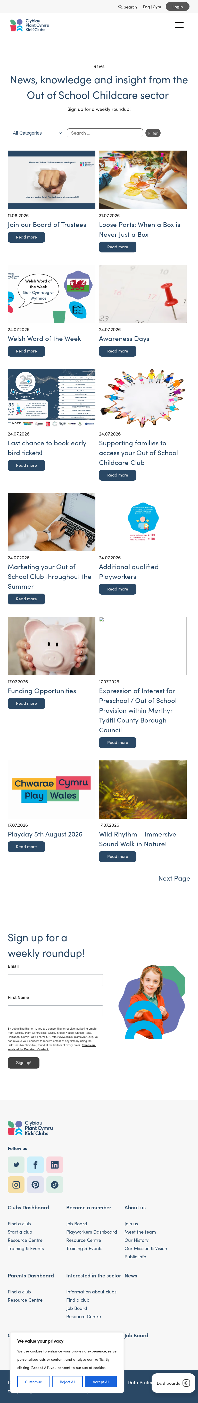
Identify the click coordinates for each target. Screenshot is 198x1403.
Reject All (67, 1381)
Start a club (20, 1232)
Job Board (76, 1223)
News (131, 1275)
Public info (135, 1256)
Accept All (101, 1381)
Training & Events (26, 1248)
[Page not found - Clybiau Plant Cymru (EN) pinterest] (36, 1185)
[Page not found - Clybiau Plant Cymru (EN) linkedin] (56, 1165)
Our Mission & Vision (146, 1248)
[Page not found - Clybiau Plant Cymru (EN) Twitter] (17, 1165)
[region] (67, 1362)
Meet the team (140, 1232)
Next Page (174, 877)
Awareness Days (124, 338)
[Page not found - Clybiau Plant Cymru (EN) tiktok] (56, 1185)
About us (135, 1207)
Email (13, 966)
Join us (131, 1223)
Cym (157, 6)
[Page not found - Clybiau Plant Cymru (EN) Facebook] (36, 1165)
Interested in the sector (93, 1275)
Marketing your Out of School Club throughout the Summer (50, 576)
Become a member (88, 1207)
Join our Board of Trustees (47, 224)
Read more (26, 237)
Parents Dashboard (31, 1275)
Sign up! (23, 1063)
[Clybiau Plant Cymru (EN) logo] (29, 25)
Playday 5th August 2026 (45, 833)
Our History (136, 1240)
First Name (18, 997)
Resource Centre (25, 1240)
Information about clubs (91, 1292)
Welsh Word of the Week (44, 338)
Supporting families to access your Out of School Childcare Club (138, 452)
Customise (33, 1381)
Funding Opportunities (42, 690)
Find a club (19, 1223)
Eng (146, 6)
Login (177, 6)
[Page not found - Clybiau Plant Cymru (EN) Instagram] (17, 1185)
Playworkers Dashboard (91, 1232)
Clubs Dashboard (28, 1207)
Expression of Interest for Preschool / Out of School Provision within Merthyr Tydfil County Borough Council (138, 710)
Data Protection (144, 1382)
